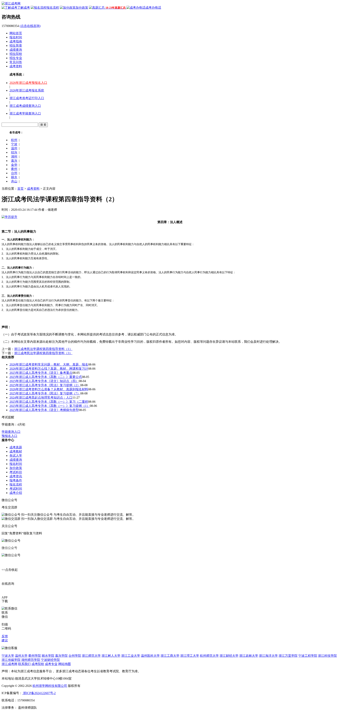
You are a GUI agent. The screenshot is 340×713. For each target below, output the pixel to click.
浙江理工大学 (189, 655)
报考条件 (15, 480)
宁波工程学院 (307, 655)
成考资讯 (15, 476)
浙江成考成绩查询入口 (25, 105)
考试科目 (15, 472)
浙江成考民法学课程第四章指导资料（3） (43, 353)
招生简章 (15, 45)
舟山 (14, 181)
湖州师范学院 (30, 659)
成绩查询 (15, 49)
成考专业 (51, 664)
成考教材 (15, 451)
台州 (14, 173)
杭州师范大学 (209, 655)
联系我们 (24, 664)
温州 (14, 148)
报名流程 (15, 484)
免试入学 (15, 455)
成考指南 (15, 41)
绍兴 (14, 152)
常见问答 (15, 62)
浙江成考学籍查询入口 (25, 113)
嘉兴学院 (61, 655)
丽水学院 (48, 655)
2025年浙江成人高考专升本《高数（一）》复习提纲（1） (49, 405)
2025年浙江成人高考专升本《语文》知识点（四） (44, 381)
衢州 (14, 169)
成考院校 (37, 664)
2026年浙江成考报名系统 (26, 90)
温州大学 (21, 655)
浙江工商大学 (170, 655)
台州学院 (74, 655)
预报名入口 (9, 436)
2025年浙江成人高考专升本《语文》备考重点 (40, 372)
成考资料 (15, 66)
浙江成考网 (9, 664)
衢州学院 (34, 655)
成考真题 (15, 447)
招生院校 (15, 53)
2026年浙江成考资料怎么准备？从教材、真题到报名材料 (48, 389)
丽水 (14, 177)
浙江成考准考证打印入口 (26, 98)
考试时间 (15, 488)
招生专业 (15, 58)
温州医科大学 (150, 655)
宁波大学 (8, 655)
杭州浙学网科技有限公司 (49, 685)
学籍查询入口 (11, 431)
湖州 (14, 156)
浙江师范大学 (91, 655)
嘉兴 (14, 160)
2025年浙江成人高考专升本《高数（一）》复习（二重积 (48, 401)
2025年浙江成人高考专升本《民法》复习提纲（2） (44, 385)
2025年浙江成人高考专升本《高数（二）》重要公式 (45, 377)
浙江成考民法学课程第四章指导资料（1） (43, 349)
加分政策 (15, 468)
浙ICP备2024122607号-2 (39, 693)
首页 (20, 188)
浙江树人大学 (111, 655)
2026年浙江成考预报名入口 (28, 82)
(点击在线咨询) (30, 26)
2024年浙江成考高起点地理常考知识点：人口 (40, 397)
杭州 (14, 140)
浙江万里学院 (288, 655)
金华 (14, 164)
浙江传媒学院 (11, 659)
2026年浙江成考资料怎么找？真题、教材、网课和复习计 (48, 368)
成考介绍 (15, 492)
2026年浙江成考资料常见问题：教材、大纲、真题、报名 (48, 364)
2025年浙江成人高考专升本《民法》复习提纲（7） (44, 393)
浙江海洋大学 (268, 655)
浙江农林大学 (248, 655)
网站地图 (64, 664)
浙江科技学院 (327, 655)
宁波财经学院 (50, 659)
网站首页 (15, 33)
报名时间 (15, 37)
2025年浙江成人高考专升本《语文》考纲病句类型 (44, 410)
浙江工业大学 (130, 655)
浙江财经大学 (229, 655)
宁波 (14, 144)
